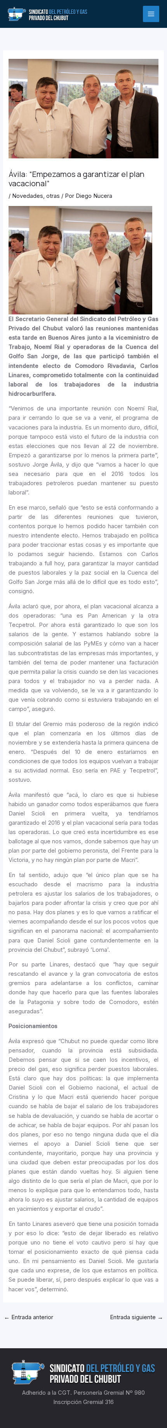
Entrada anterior (28, 1317)
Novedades (27, 195)
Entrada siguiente (136, 1317)
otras (53, 195)
